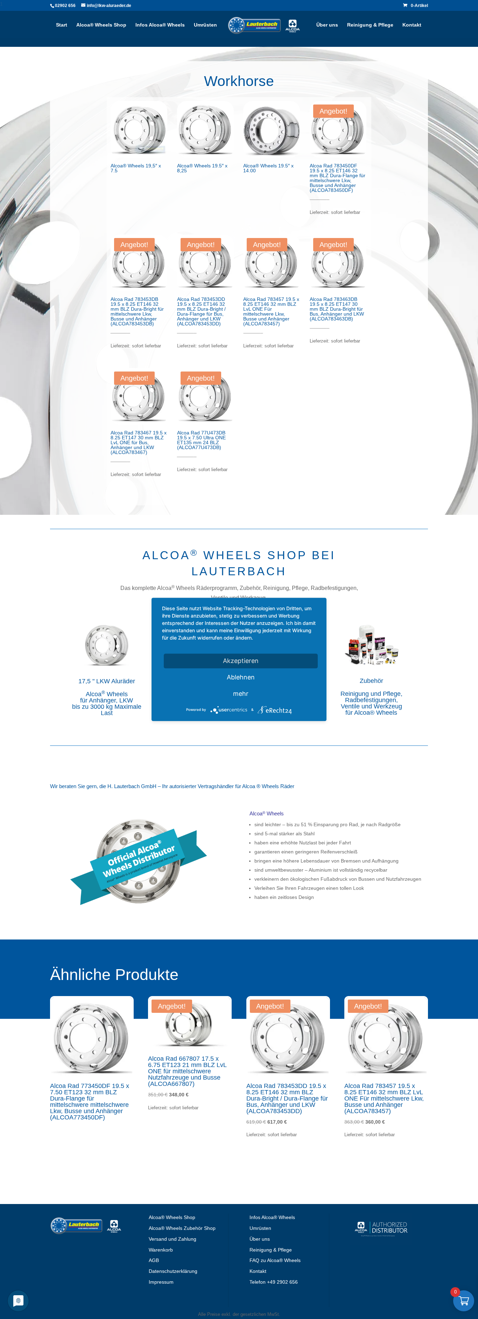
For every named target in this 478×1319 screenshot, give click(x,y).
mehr (240, 693)
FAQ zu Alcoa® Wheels (275, 1260)
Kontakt (411, 25)
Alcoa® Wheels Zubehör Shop (182, 1228)
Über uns (327, 25)
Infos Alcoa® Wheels (160, 25)
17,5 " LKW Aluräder (106, 681)
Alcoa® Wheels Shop (101, 25)
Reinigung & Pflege (370, 25)
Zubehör (371, 680)
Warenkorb (161, 1250)
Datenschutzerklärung (173, 1271)
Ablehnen (241, 677)
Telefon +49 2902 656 (273, 1282)
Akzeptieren (241, 660)
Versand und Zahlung (172, 1239)
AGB (154, 1260)
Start (61, 25)
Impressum (161, 1282)
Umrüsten (205, 25)
